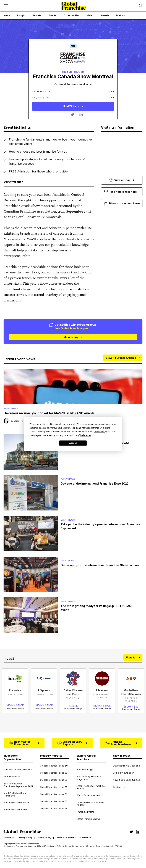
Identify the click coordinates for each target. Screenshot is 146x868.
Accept (73, 443)
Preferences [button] (85, 435)
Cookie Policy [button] (100, 431)
